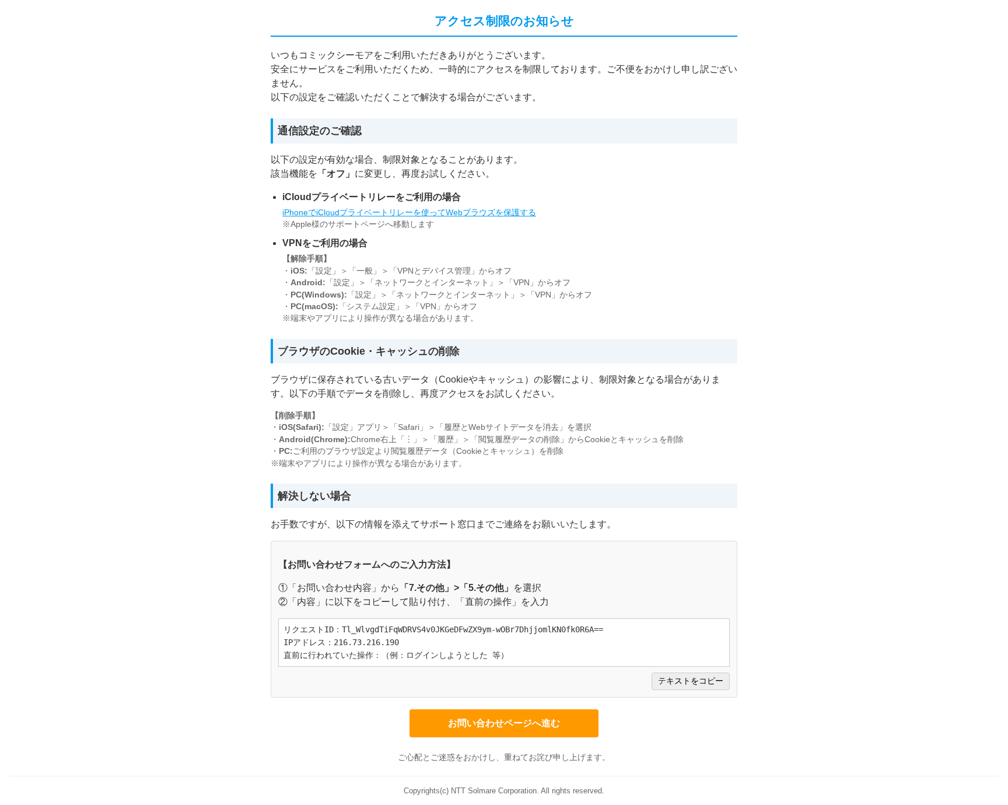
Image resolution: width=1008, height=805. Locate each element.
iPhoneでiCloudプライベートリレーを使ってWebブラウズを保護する (409, 212)
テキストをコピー (690, 681)
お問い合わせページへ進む (504, 723)
